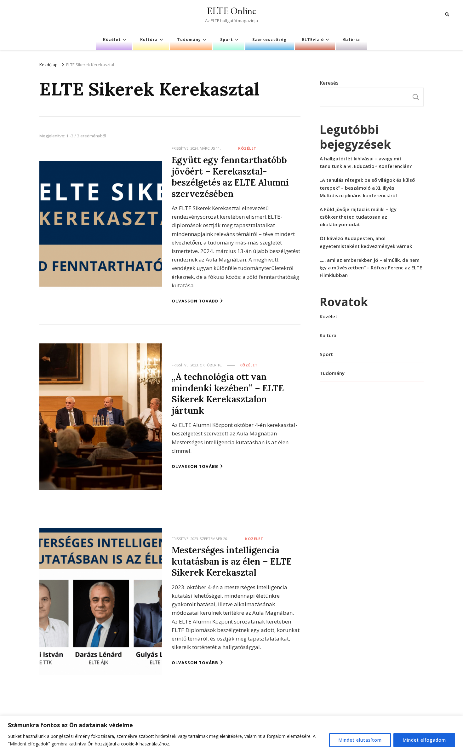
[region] (231, 734)
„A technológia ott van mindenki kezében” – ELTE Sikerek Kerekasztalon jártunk (228, 393)
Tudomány (189, 39)
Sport (226, 39)
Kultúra (149, 39)
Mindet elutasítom (360, 740)
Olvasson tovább (195, 301)
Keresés (329, 82)
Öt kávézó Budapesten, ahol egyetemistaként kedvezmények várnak (366, 242)
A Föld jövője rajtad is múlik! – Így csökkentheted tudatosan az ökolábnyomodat (358, 216)
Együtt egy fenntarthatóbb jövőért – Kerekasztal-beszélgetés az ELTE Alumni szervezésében (230, 176)
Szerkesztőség (269, 39)
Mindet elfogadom (424, 740)
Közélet (112, 39)
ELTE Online (231, 11)
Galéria (351, 39)
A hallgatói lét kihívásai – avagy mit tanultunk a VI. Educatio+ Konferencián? (366, 162)
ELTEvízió (313, 39)
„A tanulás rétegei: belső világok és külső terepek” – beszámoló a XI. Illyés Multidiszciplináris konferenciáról (367, 187)
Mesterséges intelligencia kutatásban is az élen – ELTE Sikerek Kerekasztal (232, 561)
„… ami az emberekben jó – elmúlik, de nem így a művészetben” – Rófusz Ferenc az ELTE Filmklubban (371, 267)
